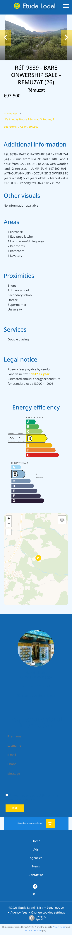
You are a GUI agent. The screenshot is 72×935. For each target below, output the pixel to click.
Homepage (10, 113)
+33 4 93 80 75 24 (38, 686)
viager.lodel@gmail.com (38, 696)
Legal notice (55, 907)
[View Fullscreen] (8, 532)
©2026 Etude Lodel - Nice (25, 908)
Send (15, 808)
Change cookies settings (48, 912)
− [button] (9, 523)
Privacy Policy (59, 926)
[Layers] (62, 520)
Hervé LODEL (36, 672)
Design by (41, 918)
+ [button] (9, 518)
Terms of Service (33, 930)
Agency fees (19, 912)
